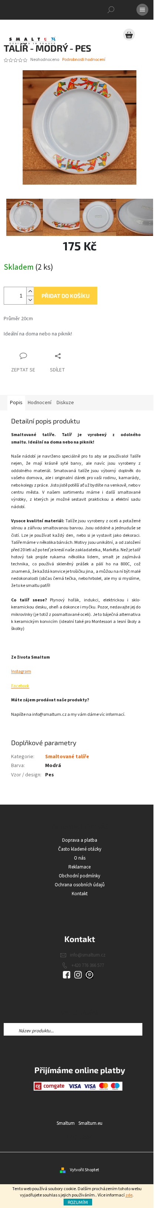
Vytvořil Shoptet (84, 1170)
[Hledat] (111, 9)
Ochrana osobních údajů (80, 884)
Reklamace (79, 867)
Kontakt (80, 893)
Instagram (21, 671)
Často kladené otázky (79, 849)
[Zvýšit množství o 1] (30, 291)
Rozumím (78, 1202)
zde (128, 1195)
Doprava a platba (79, 840)
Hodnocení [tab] (39, 402)
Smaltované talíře (67, 756)
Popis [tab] (16, 402)
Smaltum (66, 1123)
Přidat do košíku (65, 295)
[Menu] (142, 9)
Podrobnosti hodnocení (83, 60)
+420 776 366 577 (87, 965)
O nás (79, 858)
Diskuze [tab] (65, 402)
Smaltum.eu (90, 1123)
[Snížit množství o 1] (30, 300)
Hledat (148, 1029)
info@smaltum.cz (87, 955)
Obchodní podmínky (79, 876)
